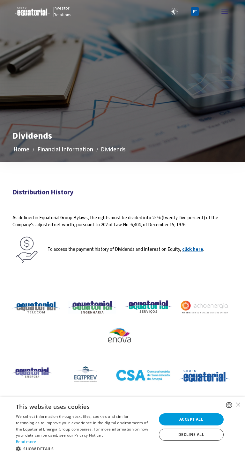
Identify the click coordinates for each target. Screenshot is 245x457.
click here (192, 249)
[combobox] (229, 405)
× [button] (237, 404)
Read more (26, 441)
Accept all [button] (191, 419)
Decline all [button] (191, 434)
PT (195, 11)
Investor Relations (62, 11)
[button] (84, 448)
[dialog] (122, 427)
